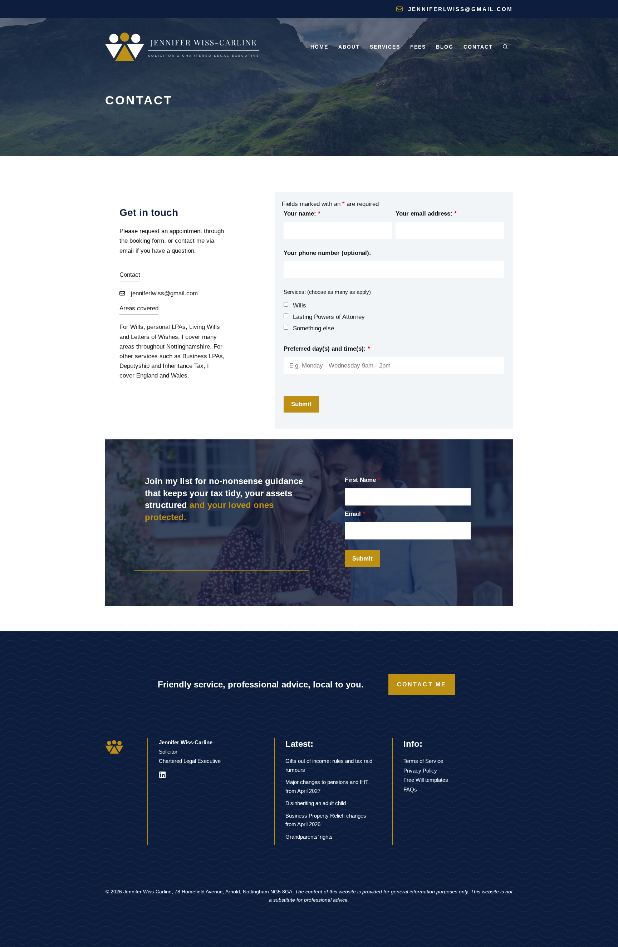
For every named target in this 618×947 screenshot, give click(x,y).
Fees (418, 47)
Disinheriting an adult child (315, 803)
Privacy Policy (420, 771)
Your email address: (426, 213)
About (349, 47)
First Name (362, 480)
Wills (299, 305)
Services (385, 47)
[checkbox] (286, 304)
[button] (505, 47)
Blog (444, 47)
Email (355, 514)
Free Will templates (425, 780)
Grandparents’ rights (309, 837)
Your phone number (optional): (327, 253)
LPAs (179, 327)
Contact (478, 47)
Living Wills (204, 327)
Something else (313, 328)
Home (319, 47)
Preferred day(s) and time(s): (327, 348)
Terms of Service (423, 761)
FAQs (410, 789)
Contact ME (422, 684)
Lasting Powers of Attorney (329, 317)
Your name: (302, 213)
